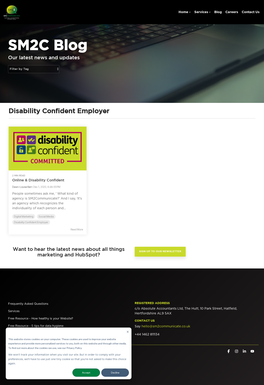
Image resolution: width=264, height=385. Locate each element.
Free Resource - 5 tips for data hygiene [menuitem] (35, 325)
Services (201, 12)
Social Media (46, 216)
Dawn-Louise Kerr (22, 186)
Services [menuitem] (14, 311)
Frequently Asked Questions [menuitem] (28, 303)
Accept (86, 372)
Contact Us (251, 12)
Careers (231, 12)
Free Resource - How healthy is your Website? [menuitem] (40, 318)
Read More (77, 229)
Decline (115, 372)
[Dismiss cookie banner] (127, 332)
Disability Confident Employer (31, 222)
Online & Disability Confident (38, 180)
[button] (229, 351)
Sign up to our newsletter (160, 251)
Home (183, 12)
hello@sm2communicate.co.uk (166, 326)
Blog (218, 12)
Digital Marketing (23, 216)
